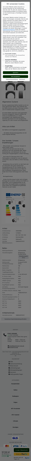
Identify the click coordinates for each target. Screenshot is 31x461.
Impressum (22, 79)
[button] (15, 72)
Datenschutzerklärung (9, 29)
